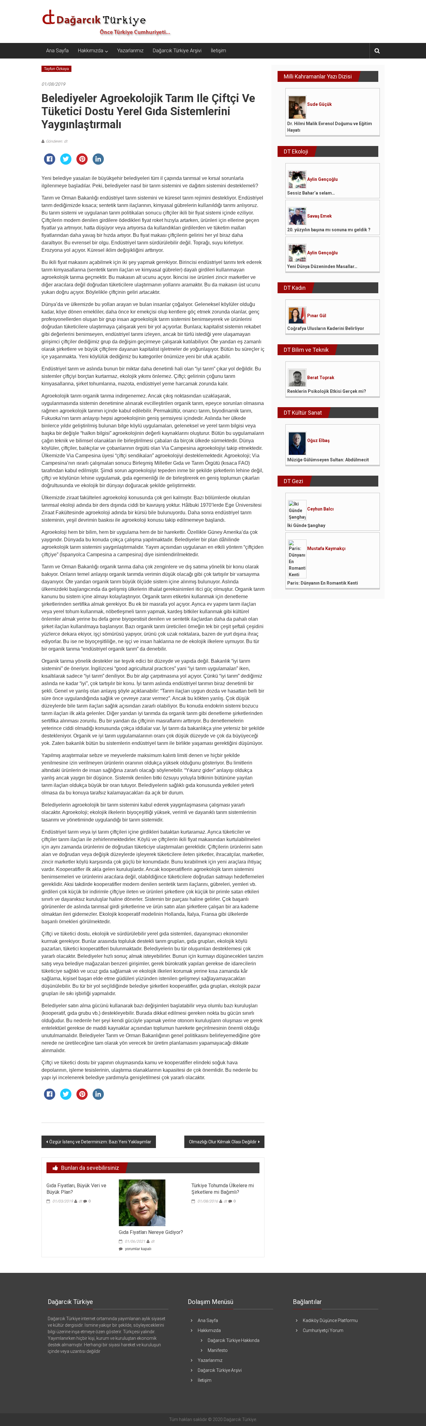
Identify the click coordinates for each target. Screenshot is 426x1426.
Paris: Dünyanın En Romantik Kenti (322, 583)
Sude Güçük (319, 104)
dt (80, 1201)
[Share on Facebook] (49, 162)
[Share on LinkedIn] (98, 162)
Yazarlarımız (130, 51)
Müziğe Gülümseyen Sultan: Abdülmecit (328, 459)
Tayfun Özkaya (56, 69)
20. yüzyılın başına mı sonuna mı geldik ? (328, 229)
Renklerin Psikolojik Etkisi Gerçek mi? (326, 391)
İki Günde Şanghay (306, 525)
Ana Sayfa (57, 51)
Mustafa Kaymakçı (326, 548)
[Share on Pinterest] (82, 162)
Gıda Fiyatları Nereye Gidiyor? (151, 1232)
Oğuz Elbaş (318, 440)
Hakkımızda (90, 51)
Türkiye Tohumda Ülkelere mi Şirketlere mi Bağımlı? (222, 1189)
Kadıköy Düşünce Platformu (330, 1320)
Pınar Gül (316, 315)
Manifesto (218, 1350)
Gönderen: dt (56, 141)
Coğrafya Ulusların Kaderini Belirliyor (325, 328)
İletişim (218, 51)
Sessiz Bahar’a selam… (311, 193)
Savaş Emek (319, 216)
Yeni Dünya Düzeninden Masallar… (322, 266)
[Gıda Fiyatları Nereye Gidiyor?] (142, 1202)
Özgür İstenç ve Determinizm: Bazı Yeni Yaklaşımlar (100, 1141)
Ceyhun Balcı (320, 508)
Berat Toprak (320, 377)
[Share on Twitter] (65, 162)
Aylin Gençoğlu (322, 179)
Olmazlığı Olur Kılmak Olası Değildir (223, 1141)
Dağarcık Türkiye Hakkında (233, 1340)
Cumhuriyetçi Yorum (323, 1330)
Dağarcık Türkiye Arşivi (177, 51)
